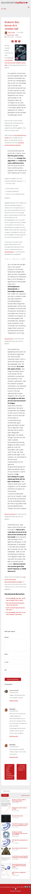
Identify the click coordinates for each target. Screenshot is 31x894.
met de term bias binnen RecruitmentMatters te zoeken (15, 579)
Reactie (7, 637)
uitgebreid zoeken (25, 795)
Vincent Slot (8, 338)
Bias (5, 8)
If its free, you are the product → (21, 768)
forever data (10, 35)
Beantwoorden (14, 700)
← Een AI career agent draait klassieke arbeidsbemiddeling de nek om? (10, 771)
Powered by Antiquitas (15, 891)
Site (6, 670)
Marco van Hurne (10, 514)
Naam (6, 654)
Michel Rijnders (9, 252)
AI (1, 8)
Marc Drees (11, 32)
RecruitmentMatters (5, 887)
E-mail (7, 662)
